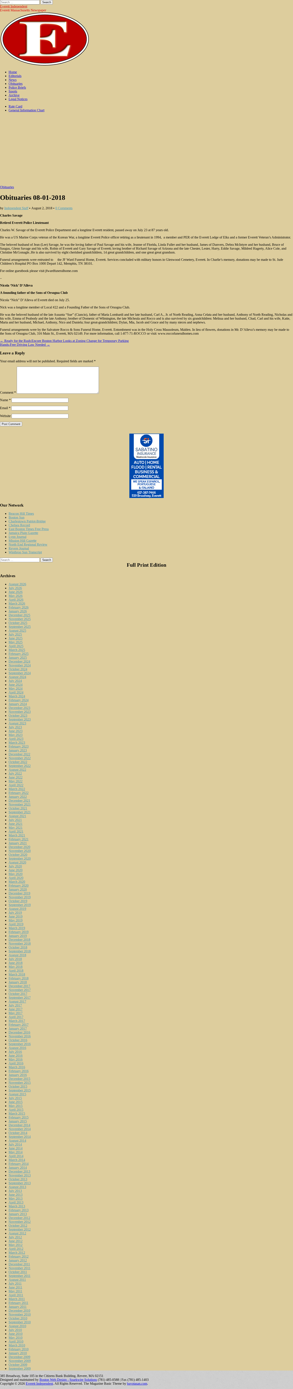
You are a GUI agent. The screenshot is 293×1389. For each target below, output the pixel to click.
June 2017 (16, 1009)
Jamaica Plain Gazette (23, 533)
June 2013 (16, 1194)
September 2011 (19, 1276)
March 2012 (17, 1252)
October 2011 (18, 1272)
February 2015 (19, 1117)
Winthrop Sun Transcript (25, 552)
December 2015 (19, 1079)
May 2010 (16, 1337)
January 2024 (18, 704)
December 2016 (19, 1032)
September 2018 (20, 951)
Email (5, 408)
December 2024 (19, 661)
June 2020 (16, 870)
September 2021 (20, 812)
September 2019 (20, 905)
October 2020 (18, 854)
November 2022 (20, 758)
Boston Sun (16, 517)
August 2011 (17, 1279)
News (13, 80)
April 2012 (16, 1249)
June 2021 (16, 824)
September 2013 (20, 1183)
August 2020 (17, 862)
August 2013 (17, 1187)
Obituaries (16, 83)
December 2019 (19, 893)
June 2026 (16, 592)
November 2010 (20, 1314)
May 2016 (16, 1059)
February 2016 (19, 1071)
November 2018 (20, 943)
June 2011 (15, 1287)
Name (5, 400)
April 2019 (16, 924)
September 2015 (20, 1090)
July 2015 (15, 1098)
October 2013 (18, 1179)
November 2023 (20, 711)
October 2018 (18, 947)
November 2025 (20, 619)
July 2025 (15, 634)
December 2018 (19, 939)
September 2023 (20, 719)
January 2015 (18, 1121)
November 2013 (20, 1175)
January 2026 (18, 611)
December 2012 (19, 1218)
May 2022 (16, 781)
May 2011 (15, 1291)
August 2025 (17, 630)
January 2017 (18, 1028)
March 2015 (17, 1113)
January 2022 (18, 796)
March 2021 (17, 835)
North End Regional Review (28, 544)
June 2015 (16, 1102)
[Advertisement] (146, 151)
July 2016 (15, 1052)
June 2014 (16, 1148)
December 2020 (19, 847)
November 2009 (20, 1361)
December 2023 (19, 708)
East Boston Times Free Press (29, 529)
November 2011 (19, 1268)
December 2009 (19, 1357)
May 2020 (16, 874)
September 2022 (20, 766)
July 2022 (15, 773)
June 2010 (16, 1334)
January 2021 (18, 843)
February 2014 (19, 1164)
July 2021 (15, 820)
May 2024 (16, 688)
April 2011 (16, 1295)
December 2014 (19, 1125)
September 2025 (20, 626)
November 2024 (20, 665)
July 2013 (15, 1191)
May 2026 (16, 596)
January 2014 (18, 1167)
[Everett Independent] (44, 65)
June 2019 (16, 916)
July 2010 (15, 1330)
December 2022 (19, 754)
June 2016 (16, 1055)
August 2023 (17, 723)
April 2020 (16, 878)
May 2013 (16, 1198)
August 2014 (17, 1140)
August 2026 (17, 584)
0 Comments (63, 208)
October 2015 (18, 1086)
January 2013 (18, 1214)
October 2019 (18, 901)
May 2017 (16, 1013)
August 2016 (17, 1048)
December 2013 (19, 1171)
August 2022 (17, 769)
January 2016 (18, 1075)
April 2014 (16, 1156)
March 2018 (17, 974)
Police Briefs (17, 87)
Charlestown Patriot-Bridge (27, 521)
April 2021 (16, 831)
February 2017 (19, 1024)
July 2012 (15, 1237)
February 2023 (19, 746)
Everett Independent (13, 6)
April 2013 (16, 1202)
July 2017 (15, 1005)
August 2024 (17, 677)
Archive (14, 95)
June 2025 (16, 638)
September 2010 (20, 1322)
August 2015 (17, 1094)
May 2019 (16, 920)
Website (5, 416)
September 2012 (20, 1229)
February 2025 (19, 654)
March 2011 (17, 1299)
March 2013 (17, 1206)
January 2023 (18, 750)
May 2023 (16, 735)
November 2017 (20, 990)
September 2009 (20, 1368)
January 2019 (18, 936)
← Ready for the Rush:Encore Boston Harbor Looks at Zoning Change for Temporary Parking (64, 341)
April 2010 (16, 1341)
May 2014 (16, 1152)
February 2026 (19, 607)
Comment (8, 392)
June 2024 (16, 684)
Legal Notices (18, 99)
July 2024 (15, 681)
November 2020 (20, 851)
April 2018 (16, 970)
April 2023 (16, 739)
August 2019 (17, 909)
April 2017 (16, 1017)
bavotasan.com (137, 1383)
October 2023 (18, 715)
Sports (13, 91)
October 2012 (18, 1225)
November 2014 (20, 1129)
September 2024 (20, 673)
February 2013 (19, 1210)
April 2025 (16, 646)
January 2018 (18, 982)
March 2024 (17, 696)
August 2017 (17, 1001)
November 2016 (20, 1036)
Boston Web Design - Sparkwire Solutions (68, 1379)
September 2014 (20, 1137)
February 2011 (18, 1303)
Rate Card (15, 106)
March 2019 (17, 928)
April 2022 (16, 785)
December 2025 (19, 615)
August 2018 (17, 955)
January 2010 (18, 1353)
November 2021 (20, 804)
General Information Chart (26, 110)
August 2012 (17, 1233)
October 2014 (18, 1133)
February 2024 (19, 700)
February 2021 (19, 839)
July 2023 (15, 727)
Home (13, 72)
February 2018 (19, 978)
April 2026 (16, 599)
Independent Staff (16, 208)
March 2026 (17, 603)
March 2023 (17, 742)
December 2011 (19, 1264)
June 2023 (16, 731)
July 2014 (15, 1144)
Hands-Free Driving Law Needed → (25, 344)
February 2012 (19, 1256)
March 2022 (17, 789)
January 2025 (18, 657)
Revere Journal (19, 548)
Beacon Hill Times (21, 513)
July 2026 (15, 588)
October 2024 (18, 669)
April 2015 (16, 1109)
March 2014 (17, 1160)
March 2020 (17, 881)
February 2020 (19, 885)
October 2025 (18, 623)
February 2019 (19, 932)
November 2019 (20, 897)
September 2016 (20, 1044)
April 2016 (16, 1063)
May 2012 (16, 1245)
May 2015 (16, 1106)
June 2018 (16, 963)
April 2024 (16, 692)
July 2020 (15, 866)
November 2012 (20, 1222)
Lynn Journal (17, 537)
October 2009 (18, 1364)
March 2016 (17, 1067)
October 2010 (18, 1318)
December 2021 (19, 800)
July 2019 (15, 912)
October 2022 (18, 762)
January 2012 (18, 1260)
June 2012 (16, 1241)
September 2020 (20, 858)
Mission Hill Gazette (22, 540)
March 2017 (17, 1021)
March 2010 (17, 1345)
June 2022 (16, 777)
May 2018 (16, 967)
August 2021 (17, 816)
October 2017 (18, 994)
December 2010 (19, 1310)
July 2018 (15, 959)
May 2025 (16, 642)
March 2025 (17, 650)
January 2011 (18, 1307)
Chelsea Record (19, 525)
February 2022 (19, 793)
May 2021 (16, 827)
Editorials (15, 76)
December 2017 (19, 986)
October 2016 (18, 1040)
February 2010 (19, 1349)
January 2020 (18, 889)
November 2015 (20, 1082)
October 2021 (18, 808)
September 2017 (20, 997)
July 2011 (15, 1283)
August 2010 (17, 1326)
